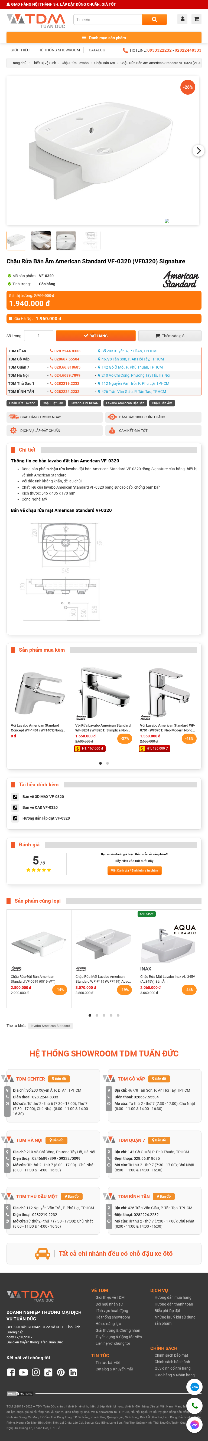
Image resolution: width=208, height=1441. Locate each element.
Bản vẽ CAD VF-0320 (40, 807)
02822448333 (188, 50)
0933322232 (159, 50)
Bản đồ (60, 1079)
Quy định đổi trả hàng (173, 1368)
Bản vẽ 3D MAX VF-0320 (43, 796)
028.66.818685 (67, 367)
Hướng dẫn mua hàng (173, 1297)
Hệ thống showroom (113, 1317)
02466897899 (44, 1158)
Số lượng (13, 336)
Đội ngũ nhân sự (109, 1304)
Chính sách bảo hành (172, 1362)
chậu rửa (57, 469)
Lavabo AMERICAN (85, 403)
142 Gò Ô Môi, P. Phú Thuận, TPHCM (132, 367)
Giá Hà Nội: (37, 318)
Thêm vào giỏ (172, 336)
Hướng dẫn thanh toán (174, 1304)
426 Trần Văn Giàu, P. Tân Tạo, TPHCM (134, 391)
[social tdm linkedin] (73, 1372)
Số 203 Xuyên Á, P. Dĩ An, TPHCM (129, 351)
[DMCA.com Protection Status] (20, 1393)
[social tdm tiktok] (48, 1372)
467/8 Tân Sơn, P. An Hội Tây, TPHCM (133, 359)
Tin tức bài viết (108, 1362)
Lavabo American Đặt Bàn (125, 403)
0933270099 (69, 1158)
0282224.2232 (66, 391)
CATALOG (97, 50)
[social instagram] (36, 1372)
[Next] (198, 151)
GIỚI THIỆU (20, 50)
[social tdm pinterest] (61, 1372)
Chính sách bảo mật (171, 1355)
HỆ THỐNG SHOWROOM (59, 50)
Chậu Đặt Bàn (53, 403)
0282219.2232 (66, 383)
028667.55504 (66, 359)
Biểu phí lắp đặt (167, 1311)
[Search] (154, 19)
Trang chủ (18, 63)
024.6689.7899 (67, 375)
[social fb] (11, 1372)
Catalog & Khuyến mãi (114, 1369)
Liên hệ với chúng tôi (113, 1343)
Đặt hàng (98, 336)
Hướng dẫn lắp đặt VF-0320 (46, 818)
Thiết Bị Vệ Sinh (44, 63)
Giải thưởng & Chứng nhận (118, 1330)
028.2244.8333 (67, 351)
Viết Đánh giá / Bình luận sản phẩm (134, 870)
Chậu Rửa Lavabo (75, 63)
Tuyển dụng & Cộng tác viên (119, 1337)
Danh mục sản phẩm (107, 37)
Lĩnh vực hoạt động (112, 1311)
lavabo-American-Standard (50, 1026)
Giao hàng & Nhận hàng (175, 1375)
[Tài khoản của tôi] (183, 19)
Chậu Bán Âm (104, 63)
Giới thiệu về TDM (110, 1297)
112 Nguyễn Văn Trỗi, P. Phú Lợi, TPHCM (135, 383)
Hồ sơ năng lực (108, 1323)
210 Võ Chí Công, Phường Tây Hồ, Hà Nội (136, 375)
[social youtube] (23, 1372)
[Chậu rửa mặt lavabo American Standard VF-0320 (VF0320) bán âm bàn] (102, 150)
